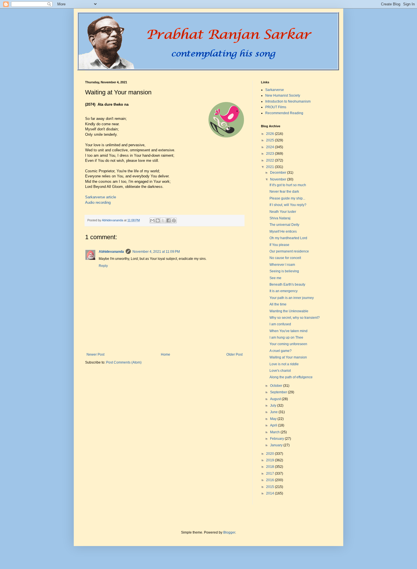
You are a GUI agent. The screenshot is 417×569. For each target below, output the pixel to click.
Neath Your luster (282, 212)
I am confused (280, 324)
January (276, 445)
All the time (278, 304)
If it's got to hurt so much (287, 185)
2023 (270, 154)
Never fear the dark (284, 192)
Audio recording (98, 202)
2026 (270, 134)
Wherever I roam (282, 265)
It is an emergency (283, 291)
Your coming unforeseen (288, 344)
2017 (270, 473)
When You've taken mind (288, 331)
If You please (279, 245)
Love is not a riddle (284, 364)
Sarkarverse (274, 90)
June (274, 412)
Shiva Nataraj (279, 218)
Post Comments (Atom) (124, 362)
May (273, 419)
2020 (270, 454)
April (274, 425)
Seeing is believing (284, 271)
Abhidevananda (111, 252)
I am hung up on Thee (286, 337)
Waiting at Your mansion (288, 357)
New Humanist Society (282, 95)
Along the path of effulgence (291, 377)
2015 (270, 487)
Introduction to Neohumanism (288, 101)
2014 (270, 493)
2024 (270, 147)
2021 (270, 167)
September (279, 392)
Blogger (229, 532)
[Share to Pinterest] (174, 220)
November (278, 179)
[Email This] (152, 220)
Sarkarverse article (100, 197)
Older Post (234, 354)
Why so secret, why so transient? (294, 318)
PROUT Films (275, 107)
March (275, 432)
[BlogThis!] (158, 220)
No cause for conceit (285, 258)
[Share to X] (163, 220)
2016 (270, 480)
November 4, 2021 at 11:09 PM (156, 252)
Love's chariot (280, 371)
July (273, 405)
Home (165, 354)
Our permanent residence (289, 251)
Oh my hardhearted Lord (288, 238)
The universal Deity (284, 225)
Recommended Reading (284, 113)
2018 (270, 467)
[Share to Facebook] (168, 220)
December (278, 173)
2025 (270, 140)
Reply (103, 266)
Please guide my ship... (287, 198)
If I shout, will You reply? (287, 205)
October (276, 386)
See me (275, 278)
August (276, 399)
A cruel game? (280, 351)
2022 (270, 160)
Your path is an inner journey (291, 298)
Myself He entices (283, 231)
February (277, 439)
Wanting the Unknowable (288, 311)
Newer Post (95, 354)
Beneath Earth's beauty (287, 284)
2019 (270, 460)
